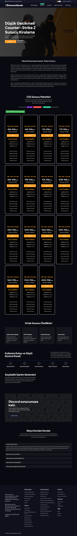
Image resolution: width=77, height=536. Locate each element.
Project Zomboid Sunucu (45, 511)
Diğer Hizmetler (58, 5)
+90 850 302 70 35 (10, 1)
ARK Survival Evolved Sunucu (47, 500)
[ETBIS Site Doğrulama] (7, 520)
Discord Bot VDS (28, 522)
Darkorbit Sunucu (44, 513)
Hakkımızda (60, 501)
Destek (64, 1)
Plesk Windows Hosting (29, 494)
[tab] (10, 364)
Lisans (25, 502)
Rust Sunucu (43, 496)
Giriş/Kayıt (69, 1)
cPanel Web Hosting (29, 492)
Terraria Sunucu (44, 504)
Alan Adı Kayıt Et (61, 494)
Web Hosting (34, 5)
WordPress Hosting (28, 496)
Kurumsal (67, 5)
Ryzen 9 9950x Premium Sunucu (29, 513)
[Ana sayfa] (14, 5)
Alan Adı (49, 5)
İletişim (59, 503)
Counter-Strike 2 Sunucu (45, 498)
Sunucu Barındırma (28, 526)
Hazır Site (26, 500)
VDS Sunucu (27, 508)
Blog (59, 511)
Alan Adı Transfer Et (62, 496)
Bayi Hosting (27, 498)
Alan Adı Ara (60, 492)
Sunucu (42, 5)
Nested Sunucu (27, 520)
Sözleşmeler (60, 506)
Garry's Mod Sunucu (44, 506)
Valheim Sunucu (44, 509)
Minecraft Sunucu (44, 492)
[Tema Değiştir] (59, 1)
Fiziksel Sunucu (28, 524)
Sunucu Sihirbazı (28, 515)
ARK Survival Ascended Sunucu (47, 502)
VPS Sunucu (27, 510)
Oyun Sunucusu (44, 489)
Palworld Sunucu (44, 494)
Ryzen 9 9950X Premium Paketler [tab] (15, 111)
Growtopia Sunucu (44, 515)
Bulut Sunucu (27, 517)
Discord (59, 515)
